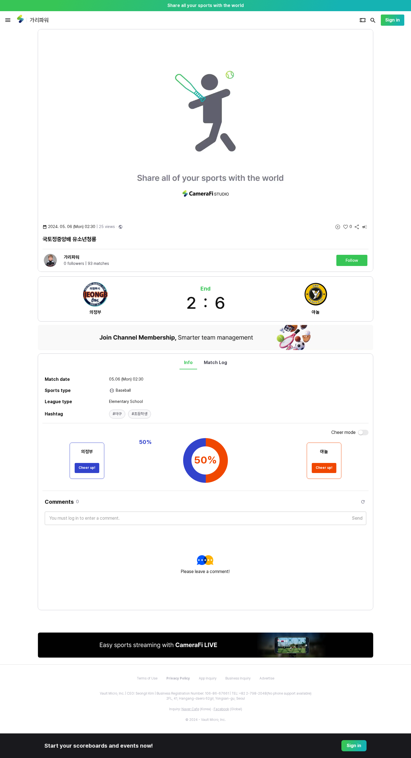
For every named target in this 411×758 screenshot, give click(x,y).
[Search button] (373, 20)
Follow (352, 260)
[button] (117, 414)
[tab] (188, 362)
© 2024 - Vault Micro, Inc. (205, 720)
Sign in (392, 20)
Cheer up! (87, 468)
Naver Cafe (190, 709)
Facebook (221, 709)
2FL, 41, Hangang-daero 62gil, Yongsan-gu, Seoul (205, 698)
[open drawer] (8, 20)
